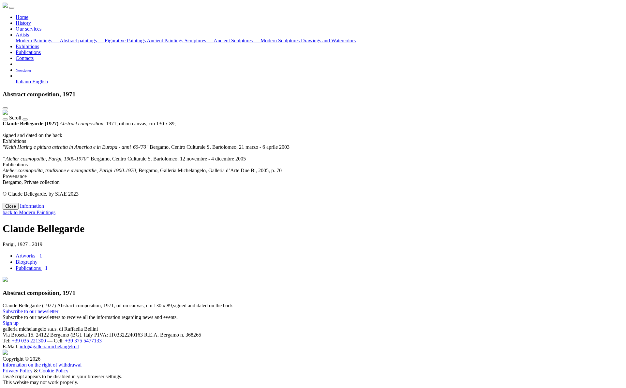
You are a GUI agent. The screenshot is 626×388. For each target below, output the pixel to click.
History (23, 23)
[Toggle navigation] (11, 8)
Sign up (11, 323)
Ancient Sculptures (230, 40)
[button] (18, 75)
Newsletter (23, 70)
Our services (28, 29)
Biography (26, 262)
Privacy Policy (18, 370)
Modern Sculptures (277, 40)
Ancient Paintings (166, 40)
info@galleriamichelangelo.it (49, 346)
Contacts (25, 58)
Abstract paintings (75, 40)
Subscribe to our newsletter (30, 311)
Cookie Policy (53, 370)
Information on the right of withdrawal (42, 364)
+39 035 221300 (29, 340)
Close (10, 206)
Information (32, 206)
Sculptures (196, 40)
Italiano (24, 81)
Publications (28, 52)
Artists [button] (22, 34)
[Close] (5, 108)
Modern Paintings (34, 40)
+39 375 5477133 (83, 340)
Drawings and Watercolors (328, 40)
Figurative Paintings (122, 40)
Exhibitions (27, 46)
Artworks (29, 255)
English (40, 81)
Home (22, 17)
